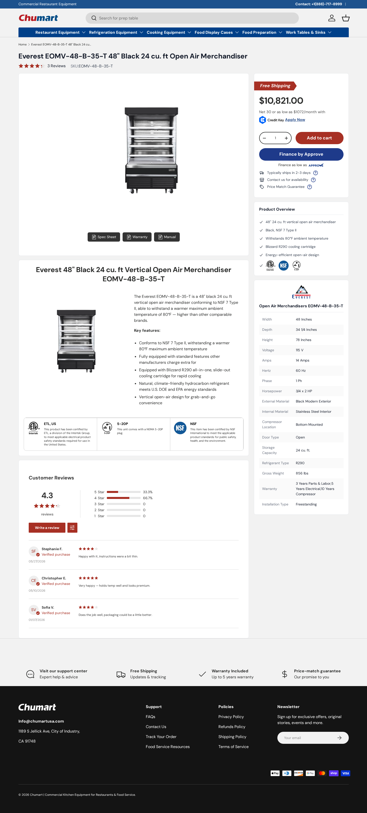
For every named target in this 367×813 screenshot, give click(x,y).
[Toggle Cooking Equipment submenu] (189, 32)
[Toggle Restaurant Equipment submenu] (84, 32)
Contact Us (156, 726)
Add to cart (319, 138)
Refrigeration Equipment (113, 32)
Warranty (140, 237)
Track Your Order (161, 736)
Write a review (47, 527)
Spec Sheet (107, 237)
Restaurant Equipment (57, 32)
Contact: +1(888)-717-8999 (318, 4)
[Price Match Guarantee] (309, 186)
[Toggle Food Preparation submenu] (280, 32)
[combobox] (192, 18)
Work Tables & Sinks (306, 32)
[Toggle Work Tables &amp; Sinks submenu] (330, 32)
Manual (170, 237)
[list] (152, 170)
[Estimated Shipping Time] (315, 172)
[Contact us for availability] (313, 179)
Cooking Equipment (166, 32)
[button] (345, 17)
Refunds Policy (231, 726)
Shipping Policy (232, 736)
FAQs (150, 716)
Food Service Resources (168, 746)
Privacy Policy (231, 716)
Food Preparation (259, 32)
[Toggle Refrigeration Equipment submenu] (141, 32)
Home (22, 44)
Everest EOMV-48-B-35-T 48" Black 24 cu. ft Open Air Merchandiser (61, 44)
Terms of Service (233, 746)
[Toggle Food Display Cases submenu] (237, 32)
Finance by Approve (301, 154)
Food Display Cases (214, 32)
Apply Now (295, 119)
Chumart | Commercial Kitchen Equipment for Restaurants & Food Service (82, 795)
